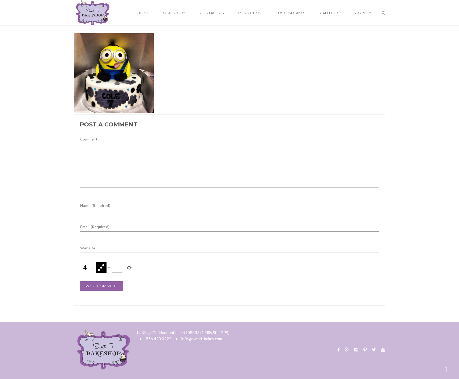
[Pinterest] (365, 349)
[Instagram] (356, 349)
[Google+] (347, 349)
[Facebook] (338, 349)
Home (143, 13)
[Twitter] (374, 349)
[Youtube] (382, 349)
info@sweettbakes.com (201, 338)
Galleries (330, 13)
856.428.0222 (158, 338)
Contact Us (212, 13)
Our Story (174, 13)
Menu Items (249, 13)
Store (360, 13)
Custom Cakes (290, 13)
